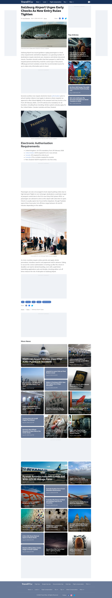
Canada (27, 155)
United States (29, 153)
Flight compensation (55, 2)
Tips (61, 589)
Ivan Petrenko (26, 18)
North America (46, 302)
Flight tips (37, 584)
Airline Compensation (72, 589)
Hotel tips (68, 584)
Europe (28, 302)
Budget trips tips (46, 584)
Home (22, 309)
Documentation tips (58, 584)
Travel (38, 302)
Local (44, 2)
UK (22, 302)
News (37, 2)
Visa (34, 302)
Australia (28, 157)
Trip (65, 2)
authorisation (56, 96)
